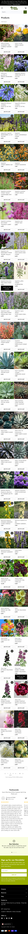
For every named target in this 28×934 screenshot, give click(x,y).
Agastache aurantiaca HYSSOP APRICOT (20, 192)
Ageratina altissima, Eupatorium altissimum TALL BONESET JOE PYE (6, 492)
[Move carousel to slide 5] (16, 852)
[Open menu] (2, 8)
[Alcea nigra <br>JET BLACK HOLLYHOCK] (7, 658)
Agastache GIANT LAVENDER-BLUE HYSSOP (21, 134)
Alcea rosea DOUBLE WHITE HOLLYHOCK (5, 761)
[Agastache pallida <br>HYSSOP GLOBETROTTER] (21, 270)
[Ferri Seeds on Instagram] (9, 918)
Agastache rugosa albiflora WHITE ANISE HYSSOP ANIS (20, 313)
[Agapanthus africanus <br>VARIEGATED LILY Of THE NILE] (21, 63)
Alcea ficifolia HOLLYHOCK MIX (5, 639)
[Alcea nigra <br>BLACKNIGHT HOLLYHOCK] (21, 628)
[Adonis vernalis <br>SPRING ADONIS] (21, 33)
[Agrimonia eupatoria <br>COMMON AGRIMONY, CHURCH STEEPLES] (7, 510)
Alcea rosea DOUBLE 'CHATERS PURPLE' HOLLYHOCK (20, 669)
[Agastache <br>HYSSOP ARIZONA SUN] (7, 152)
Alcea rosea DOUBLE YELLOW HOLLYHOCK (19, 761)
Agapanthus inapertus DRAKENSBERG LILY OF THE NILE (7, 134)
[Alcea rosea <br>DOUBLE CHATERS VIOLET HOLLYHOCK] (7, 689)
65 (19, 773)
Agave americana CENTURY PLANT (5, 371)
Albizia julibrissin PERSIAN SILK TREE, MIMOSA (6, 610)
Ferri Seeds (12, 927)
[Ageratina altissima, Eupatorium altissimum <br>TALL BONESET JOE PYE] (7, 480)
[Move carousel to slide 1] (11, 852)
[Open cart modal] (25, 8)
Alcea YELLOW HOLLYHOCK (20, 609)
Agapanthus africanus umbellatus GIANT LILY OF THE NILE (6, 105)
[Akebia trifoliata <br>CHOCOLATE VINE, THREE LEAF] (21, 568)
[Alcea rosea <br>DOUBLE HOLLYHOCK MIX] (7, 719)
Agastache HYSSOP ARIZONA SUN (7, 164)
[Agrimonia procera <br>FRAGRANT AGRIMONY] (7, 540)
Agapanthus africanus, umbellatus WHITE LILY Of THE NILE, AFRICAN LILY (20, 105)
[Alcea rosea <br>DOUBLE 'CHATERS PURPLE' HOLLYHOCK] (21, 658)
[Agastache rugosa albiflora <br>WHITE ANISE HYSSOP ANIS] (21, 300)
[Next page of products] (23, 773)
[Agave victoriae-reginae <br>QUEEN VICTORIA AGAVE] (21, 450)
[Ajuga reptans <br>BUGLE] (21, 540)
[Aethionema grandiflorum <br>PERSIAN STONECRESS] (7, 63)
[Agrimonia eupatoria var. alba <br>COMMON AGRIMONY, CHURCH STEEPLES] (21, 510)
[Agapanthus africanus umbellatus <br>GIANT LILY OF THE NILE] (7, 92)
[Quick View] (12, 26)
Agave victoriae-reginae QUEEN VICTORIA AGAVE (20, 462)
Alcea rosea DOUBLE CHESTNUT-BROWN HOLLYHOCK (20, 701)
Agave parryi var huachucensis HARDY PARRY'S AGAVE (21, 432)
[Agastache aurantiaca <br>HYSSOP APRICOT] (21, 181)
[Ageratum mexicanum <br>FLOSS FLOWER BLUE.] (21, 480)
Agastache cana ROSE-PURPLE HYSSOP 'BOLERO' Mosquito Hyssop (6, 253)
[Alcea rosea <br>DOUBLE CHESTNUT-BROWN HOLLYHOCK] (21, 689)
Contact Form (7, 909)
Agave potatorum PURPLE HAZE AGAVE (6, 461)
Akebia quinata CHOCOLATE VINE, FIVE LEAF (6, 580)
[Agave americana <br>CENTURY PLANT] (7, 360)
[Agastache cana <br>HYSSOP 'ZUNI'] (21, 211)
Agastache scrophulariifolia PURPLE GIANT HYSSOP (21, 342)
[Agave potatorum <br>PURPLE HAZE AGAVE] (7, 450)
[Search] (25, 12)
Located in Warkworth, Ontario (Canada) (11, 911)
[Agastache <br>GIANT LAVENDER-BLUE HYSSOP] (21, 122)
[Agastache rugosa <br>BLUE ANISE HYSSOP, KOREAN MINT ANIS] (7, 300)
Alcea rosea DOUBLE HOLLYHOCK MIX (6, 731)
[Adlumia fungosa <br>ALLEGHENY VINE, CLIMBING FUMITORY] (7, 33)
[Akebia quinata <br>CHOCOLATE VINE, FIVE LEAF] (7, 568)
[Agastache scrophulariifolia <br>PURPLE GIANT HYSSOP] (21, 330)
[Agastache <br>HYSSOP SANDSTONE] (21, 152)
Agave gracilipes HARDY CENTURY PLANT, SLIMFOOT (19, 402)
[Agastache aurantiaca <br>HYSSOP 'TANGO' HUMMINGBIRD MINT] (7, 181)
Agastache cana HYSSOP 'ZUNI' (18, 222)
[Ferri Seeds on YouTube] (11, 918)
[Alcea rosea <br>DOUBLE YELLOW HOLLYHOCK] (21, 749)
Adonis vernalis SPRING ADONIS (19, 44)
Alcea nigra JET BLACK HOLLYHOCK (7, 669)
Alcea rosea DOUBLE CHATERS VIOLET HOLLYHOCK (6, 701)
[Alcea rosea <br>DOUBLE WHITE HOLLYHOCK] (7, 749)
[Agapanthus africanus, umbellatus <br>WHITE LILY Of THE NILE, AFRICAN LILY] (21, 92)
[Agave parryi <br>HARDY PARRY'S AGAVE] (7, 420)
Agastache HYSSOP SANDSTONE (20, 164)
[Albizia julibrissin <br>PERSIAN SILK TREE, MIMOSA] (7, 598)
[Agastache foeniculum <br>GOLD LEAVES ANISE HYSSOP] (21, 240)
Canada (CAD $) (7, 924)
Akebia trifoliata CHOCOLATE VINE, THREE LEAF (20, 580)
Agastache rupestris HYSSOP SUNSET (5, 341)
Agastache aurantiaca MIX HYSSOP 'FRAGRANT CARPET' (6, 222)
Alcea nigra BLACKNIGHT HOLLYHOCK (18, 640)
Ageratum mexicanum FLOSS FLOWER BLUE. (20, 491)
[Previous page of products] (5, 773)
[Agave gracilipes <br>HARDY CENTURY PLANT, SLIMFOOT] (21, 390)
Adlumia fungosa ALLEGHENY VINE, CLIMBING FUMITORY (6, 45)
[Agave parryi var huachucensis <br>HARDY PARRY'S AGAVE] (21, 420)
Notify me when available (7, 288)
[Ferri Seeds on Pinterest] (7, 918)
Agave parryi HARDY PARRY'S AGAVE (7, 431)
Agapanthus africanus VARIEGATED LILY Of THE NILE (20, 74)
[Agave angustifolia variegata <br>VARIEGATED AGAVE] (21, 360)
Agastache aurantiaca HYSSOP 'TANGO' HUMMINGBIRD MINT (6, 192)
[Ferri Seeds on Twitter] (4, 918)
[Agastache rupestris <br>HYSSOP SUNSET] (7, 330)
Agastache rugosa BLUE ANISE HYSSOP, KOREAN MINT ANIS (6, 312)
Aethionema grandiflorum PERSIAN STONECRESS (6, 74)
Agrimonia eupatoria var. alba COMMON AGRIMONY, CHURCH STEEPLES (21, 522)
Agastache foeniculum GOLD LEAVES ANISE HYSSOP (20, 252)
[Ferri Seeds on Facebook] (2, 918)
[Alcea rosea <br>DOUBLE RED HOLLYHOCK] (21, 719)
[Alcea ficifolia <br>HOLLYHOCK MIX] (7, 628)
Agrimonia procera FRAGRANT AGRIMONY (7, 551)
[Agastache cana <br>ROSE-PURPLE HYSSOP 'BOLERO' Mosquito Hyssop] (7, 240)
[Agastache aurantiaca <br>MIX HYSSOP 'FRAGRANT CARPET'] (7, 211)
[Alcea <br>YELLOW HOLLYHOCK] (21, 598)
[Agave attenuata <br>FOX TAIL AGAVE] (7, 390)
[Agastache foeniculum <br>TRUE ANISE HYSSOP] (7, 270)
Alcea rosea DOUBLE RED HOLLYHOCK (18, 731)
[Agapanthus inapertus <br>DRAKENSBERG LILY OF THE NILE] (7, 122)
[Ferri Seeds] (14, 8)
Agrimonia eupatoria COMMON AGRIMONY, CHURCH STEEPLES (7, 521)
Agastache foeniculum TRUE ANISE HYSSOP (6, 281)
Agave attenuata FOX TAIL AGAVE (5, 401)
